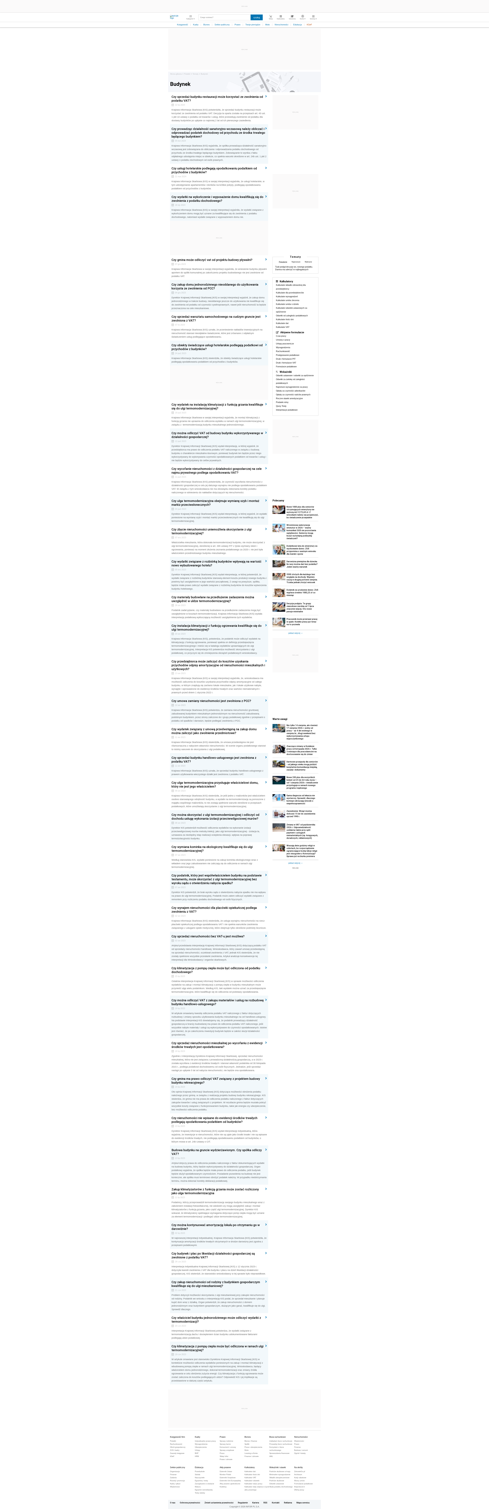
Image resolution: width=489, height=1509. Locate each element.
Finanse (297, 1447)
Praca (222, 1453)
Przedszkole (200, 1471)
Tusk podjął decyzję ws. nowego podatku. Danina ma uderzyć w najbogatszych (294, 268)
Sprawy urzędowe (227, 1450)
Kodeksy (223, 1487)
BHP (196, 1453)
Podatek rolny (282, 402)
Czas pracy (281, 336)
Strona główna (176, 74)
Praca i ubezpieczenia (253, 1447)
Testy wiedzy (200, 1493)
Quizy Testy (281, 406)
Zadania (173, 1478)
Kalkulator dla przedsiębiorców (290, 293)
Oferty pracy (299, 1490)
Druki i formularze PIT (286, 359)
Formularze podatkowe (286, 366)
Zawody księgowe (177, 1453)
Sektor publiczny (222, 25)
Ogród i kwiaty (300, 1453)
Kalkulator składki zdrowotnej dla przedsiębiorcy (291, 287)
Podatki (187, 74)
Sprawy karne (225, 1444)
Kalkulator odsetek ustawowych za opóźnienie (291, 310)
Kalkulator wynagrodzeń (287, 296)
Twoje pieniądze (252, 25)
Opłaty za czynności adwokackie (290, 391)
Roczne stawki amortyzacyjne (289, 398)
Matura (198, 1487)
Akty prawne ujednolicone (230, 1484)
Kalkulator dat (282, 323)
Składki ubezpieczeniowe (279, 1478)
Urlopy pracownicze (285, 344)
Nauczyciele (200, 1478)
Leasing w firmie (251, 1453)
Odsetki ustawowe (276, 1484)
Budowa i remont (301, 1450)
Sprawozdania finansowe (279, 1453)
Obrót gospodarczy (177, 1447)
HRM (197, 1456)
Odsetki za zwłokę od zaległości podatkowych (290, 381)
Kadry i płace (175, 1484)
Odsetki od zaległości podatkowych (292, 316)
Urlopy (197, 1450)
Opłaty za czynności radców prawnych (293, 395)
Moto (267, 25)
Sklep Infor (224, 1456)
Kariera (255, 1502)
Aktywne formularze (292, 332)
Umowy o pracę (283, 340)
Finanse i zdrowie (251, 1456)
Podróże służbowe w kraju (279, 1471)
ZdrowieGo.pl (299, 1471)
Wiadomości (299, 1441)
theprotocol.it (299, 1487)
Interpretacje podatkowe (287, 410)
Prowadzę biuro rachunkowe (280, 1444)
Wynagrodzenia (283, 347)
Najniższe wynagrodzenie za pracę (292, 387)
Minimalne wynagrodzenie (279, 1474)
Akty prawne (225, 1467)
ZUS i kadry (174, 1450)
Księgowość (182, 25)
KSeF (309, 25)
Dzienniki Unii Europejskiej (230, 1481)
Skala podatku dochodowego (281, 1487)
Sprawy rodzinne (226, 1441)
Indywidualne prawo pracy (205, 1441)
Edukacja (297, 25)
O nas (172, 1502)
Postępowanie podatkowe (287, 355)
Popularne (283, 262)
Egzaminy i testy (201, 1481)
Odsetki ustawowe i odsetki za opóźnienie (295, 375)
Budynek (204, 74)
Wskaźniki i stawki (277, 1467)
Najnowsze (296, 262)
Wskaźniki (286, 372)
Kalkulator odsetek (251, 1481)
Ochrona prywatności (190, 1502)
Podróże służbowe (276, 1481)
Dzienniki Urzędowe (228, 1478)
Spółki (246, 1444)
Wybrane (308, 262)
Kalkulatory (286, 281)
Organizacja (175, 1471)
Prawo (237, 25)
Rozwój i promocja (177, 1481)
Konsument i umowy (228, 1447)
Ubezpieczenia (201, 1447)
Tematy (195, 74)
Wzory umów (299, 1481)
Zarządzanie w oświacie (204, 1484)
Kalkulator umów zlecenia (287, 300)
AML (271, 1456)
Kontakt (276, 1502)
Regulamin (243, 1502)
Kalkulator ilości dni (285, 319)
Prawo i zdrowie (226, 1459)
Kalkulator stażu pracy (253, 1484)
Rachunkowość (283, 351)
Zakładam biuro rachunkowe (280, 1441)
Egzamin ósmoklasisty (204, 1490)
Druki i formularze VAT (286, 363)
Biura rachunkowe (277, 1437)
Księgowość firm (177, 1437)
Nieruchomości (281, 25)
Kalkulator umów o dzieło (287, 304)
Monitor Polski (225, 1474)
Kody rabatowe (300, 1478)
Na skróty (298, 1467)
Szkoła (197, 1474)
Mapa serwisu (303, 1502)
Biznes (206, 25)
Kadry (195, 25)
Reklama (288, 1502)
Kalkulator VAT (282, 327)
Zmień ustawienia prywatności (219, 1502)
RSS (265, 1502)
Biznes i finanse (250, 1441)
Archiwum (298, 1474)
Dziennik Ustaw (226, 1471)
